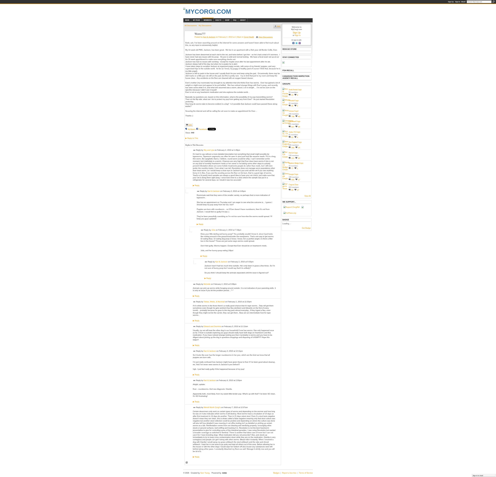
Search (494, 2)
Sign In (298, 35)
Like (190, 125)
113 (293, 158)
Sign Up (451, 2)
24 (299, 148)
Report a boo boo (289, 473)
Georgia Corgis (293, 174)
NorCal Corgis (293, 152)
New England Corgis (295, 142)
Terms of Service (306, 473)
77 (292, 168)
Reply (196, 185)
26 (292, 106)
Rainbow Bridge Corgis (296, 163)
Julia (213, 230)
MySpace (192, 129)
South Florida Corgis (295, 89)
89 (292, 190)
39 (299, 127)
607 (293, 127)
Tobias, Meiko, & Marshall (214, 302)
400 (293, 180)
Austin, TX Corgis (294, 132)
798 (293, 116)
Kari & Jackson (209, 37)
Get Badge (306, 228)
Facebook (203, 129)
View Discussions (266, 37)
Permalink (194, 150)
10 (299, 158)
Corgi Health (249, 37)
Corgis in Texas (293, 184)
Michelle (207, 284)
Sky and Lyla (209, 150)
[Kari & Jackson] (189, 39)
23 (292, 95)
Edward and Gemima (212, 326)
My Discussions (205, 25)
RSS (187, 462)
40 (299, 116)
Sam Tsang (205, 473)
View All (307, 196)
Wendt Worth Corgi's (212, 407)
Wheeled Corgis (294, 100)
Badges (276, 473)
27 (298, 190)
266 (293, 148)
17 (299, 180)
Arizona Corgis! (294, 111)
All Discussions (191, 25)
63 (292, 137)
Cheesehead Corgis (294, 121)
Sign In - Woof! (460, 2)
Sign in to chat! (478, 475)
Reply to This (191, 138)
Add (278, 26)
